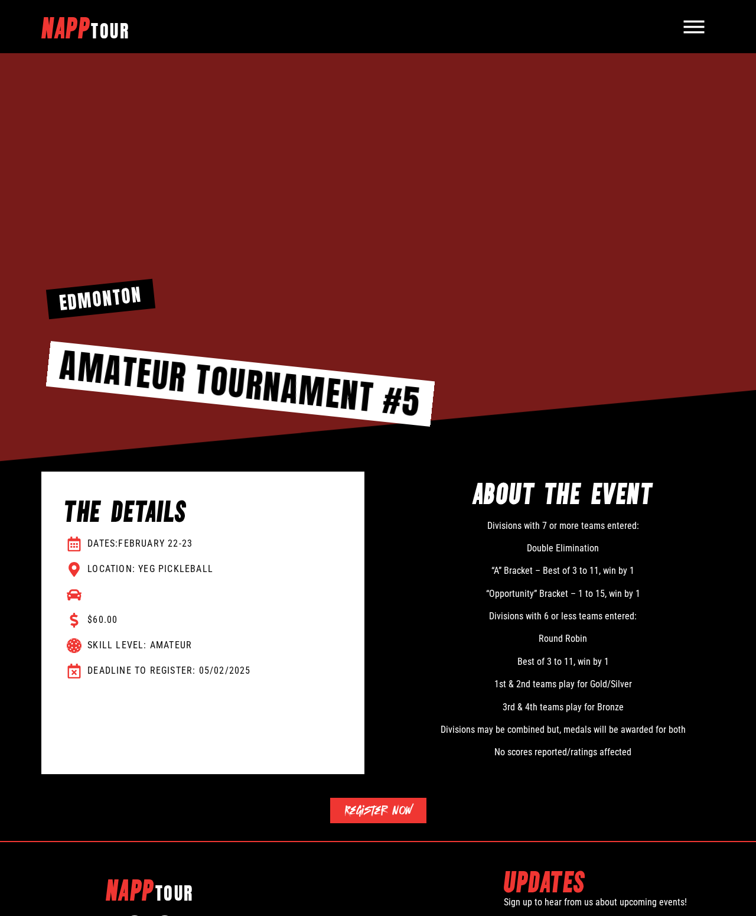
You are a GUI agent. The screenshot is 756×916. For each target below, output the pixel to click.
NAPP (85, 26)
